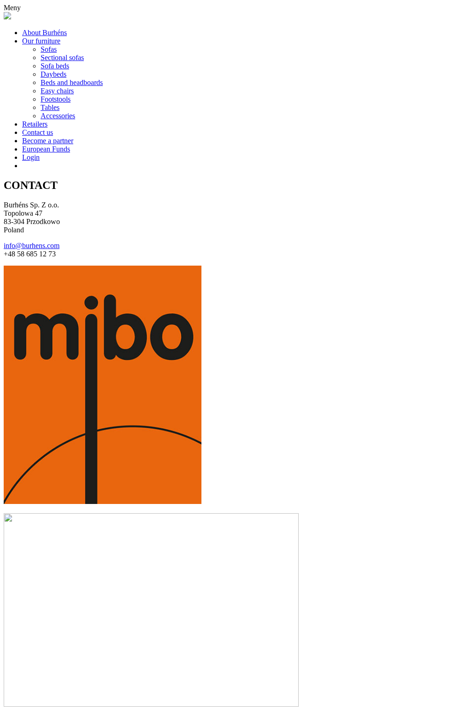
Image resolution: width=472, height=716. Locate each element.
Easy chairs (57, 91)
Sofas (49, 49)
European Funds (46, 149)
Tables (50, 107)
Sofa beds (55, 66)
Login (31, 157)
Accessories (58, 116)
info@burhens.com (31, 245)
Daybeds (53, 74)
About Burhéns (44, 32)
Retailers (34, 124)
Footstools (56, 99)
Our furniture (41, 41)
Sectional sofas (62, 57)
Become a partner (47, 141)
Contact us (37, 132)
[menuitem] (245, 166)
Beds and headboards (72, 82)
